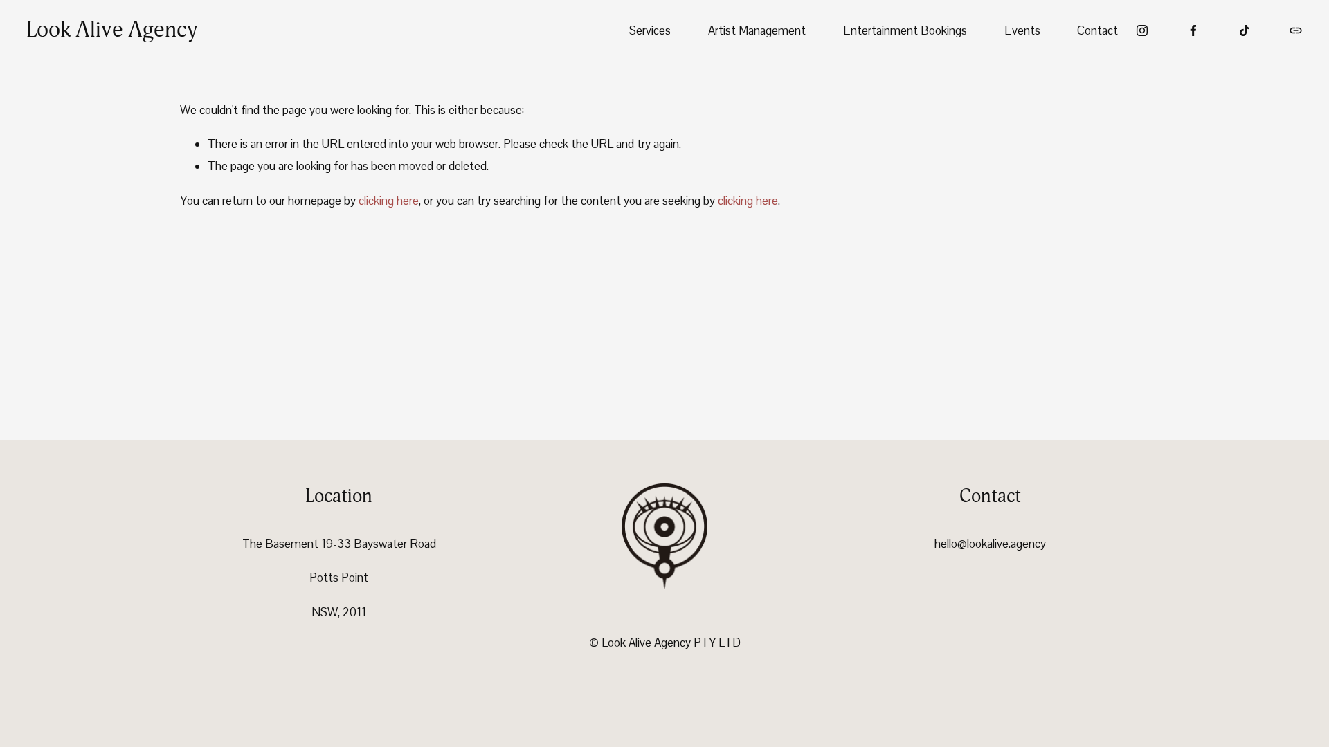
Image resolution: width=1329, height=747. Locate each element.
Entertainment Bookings (905, 30)
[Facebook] (1193, 30)
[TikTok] (1244, 30)
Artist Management (757, 30)
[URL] (1296, 30)
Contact (1097, 30)
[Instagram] (1142, 30)
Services (650, 30)
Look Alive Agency (111, 30)
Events (1022, 30)
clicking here (389, 200)
